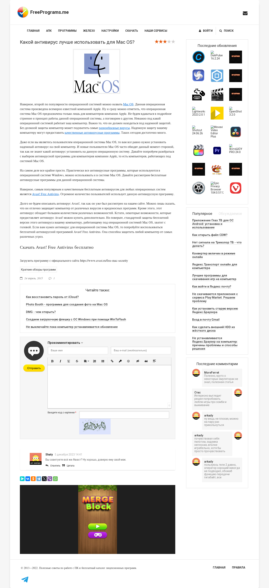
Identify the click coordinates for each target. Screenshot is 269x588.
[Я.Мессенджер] (22, 478)
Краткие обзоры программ (38, 269)
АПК (49, 30)
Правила (238, 567)
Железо (89, 30)
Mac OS (128, 104)
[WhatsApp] (55, 478)
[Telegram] (38, 478)
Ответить (55, 465)
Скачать (131, 30)
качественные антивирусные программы (92, 132)
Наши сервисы (156, 30)
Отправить (34, 368)
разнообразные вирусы (114, 128)
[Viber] (49, 478)
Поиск (229, 30)
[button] (52, 361)
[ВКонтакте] (27, 478)
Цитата (70, 465)
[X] (44, 478)
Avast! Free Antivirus (45, 194)
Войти (208, 30)
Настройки (110, 30)
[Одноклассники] (33, 478)
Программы (67, 30)
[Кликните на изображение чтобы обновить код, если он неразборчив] (95, 433)
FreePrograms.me (49, 12)
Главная (33, 30)
